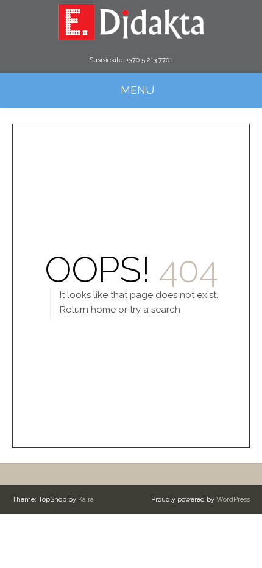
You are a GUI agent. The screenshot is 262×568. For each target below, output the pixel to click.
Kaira (86, 499)
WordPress (233, 499)
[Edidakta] (131, 21)
